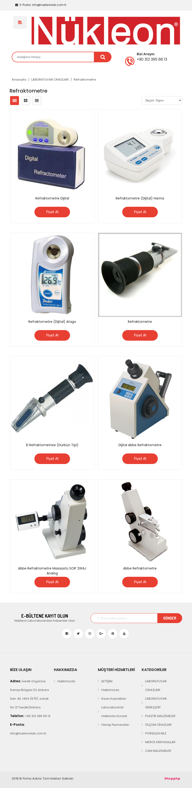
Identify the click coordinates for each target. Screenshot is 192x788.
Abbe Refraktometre (140, 568)
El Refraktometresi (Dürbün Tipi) (52, 445)
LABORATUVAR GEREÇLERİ (156, 703)
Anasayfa (19, 79)
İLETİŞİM (106, 681)
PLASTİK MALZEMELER (160, 716)
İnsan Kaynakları (113, 698)
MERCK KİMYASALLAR (160, 742)
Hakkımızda (66, 681)
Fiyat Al (52, 212)
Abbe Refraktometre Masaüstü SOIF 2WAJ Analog (52, 571)
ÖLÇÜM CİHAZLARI (158, 724)
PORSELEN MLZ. (156, 733)
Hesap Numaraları (115, 724)
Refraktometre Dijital (52, 198)
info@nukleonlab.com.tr (43, 5)
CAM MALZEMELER (158, 751)
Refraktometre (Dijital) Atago (52, 321)
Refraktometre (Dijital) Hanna (140, 198)
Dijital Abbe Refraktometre (140, 445)
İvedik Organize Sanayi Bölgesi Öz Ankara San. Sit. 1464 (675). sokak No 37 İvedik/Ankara (29, 694)
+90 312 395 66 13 (30, 716)
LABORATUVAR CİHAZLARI (50, 79)
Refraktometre (85, 79)
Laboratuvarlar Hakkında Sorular (114, 711)
